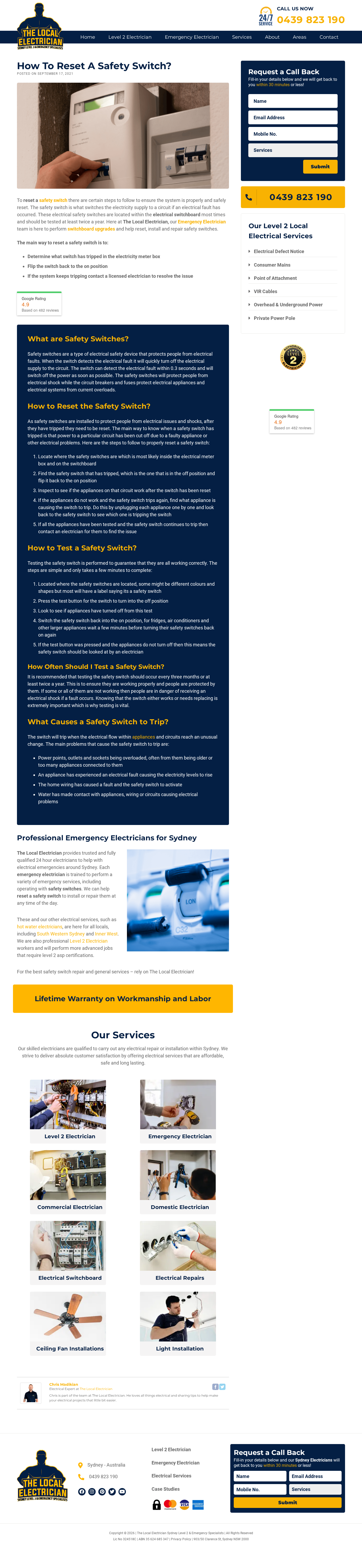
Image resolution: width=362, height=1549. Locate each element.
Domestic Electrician (180, 1207)
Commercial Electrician (70, 1207)
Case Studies (166, 1489)
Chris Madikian (63, 1384)
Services (242, 37)
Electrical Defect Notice (279, 251)
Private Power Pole (274, 318)
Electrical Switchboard (70, 1278)
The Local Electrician (96, 1389)
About (272, 37)
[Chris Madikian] (30, 1393)
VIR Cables (265, 291)
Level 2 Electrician (130, 37)
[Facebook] (215, 1387)
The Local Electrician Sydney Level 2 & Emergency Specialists (180, 1533)
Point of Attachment (275, 278)
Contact (329, 37)
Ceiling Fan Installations (70, 1348)
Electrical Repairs (180, 1278)
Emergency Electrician (192, 37)
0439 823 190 (311, 19)
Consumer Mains (272, 265)
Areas (299, 37)
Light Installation (180, 1348)
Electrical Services (171, 1476)
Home (87, 37)
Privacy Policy (181, 1539)
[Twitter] (222, 1387)
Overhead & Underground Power (288, 305)
